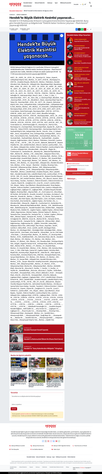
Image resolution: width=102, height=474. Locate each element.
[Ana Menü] (90, 6)
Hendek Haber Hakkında (69, 473)
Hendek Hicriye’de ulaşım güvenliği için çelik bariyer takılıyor (36, 385)
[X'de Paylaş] (79, 29)
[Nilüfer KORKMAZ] (70, 47)
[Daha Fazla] (85, 29)
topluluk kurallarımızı (25, 414)
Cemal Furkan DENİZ (80, 39)
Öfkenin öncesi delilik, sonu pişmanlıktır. (82, 100)
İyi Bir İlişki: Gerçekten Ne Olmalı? (81, 108)
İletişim (12, 468)
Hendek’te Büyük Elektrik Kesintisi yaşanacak (18, 369)
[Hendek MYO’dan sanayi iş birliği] (19, 377)
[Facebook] (43, 441)
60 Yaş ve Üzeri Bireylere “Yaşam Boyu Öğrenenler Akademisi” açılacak (54, 385)
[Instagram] (51, 441)
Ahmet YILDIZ (78, 97)
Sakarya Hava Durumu (38, 445)
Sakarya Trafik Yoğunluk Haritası (61, 445)
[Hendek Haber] (15, 4)
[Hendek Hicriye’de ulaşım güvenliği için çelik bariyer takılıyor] (37, 377)
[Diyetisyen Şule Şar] (70, 122)
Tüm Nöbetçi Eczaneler (80, 173)
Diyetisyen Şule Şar (80, 120)
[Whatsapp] (59, 441)
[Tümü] (90, 178)
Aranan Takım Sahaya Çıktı (82, 93)
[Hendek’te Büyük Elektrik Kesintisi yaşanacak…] (36, 49)
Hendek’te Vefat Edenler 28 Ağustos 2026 (38, 11)
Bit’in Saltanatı (78, 86)
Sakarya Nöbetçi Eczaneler (18, 445)
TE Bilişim (82, 467)
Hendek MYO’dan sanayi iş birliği (18, 384)
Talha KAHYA (78, 61)
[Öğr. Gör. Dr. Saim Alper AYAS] (70, 85)
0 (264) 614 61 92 (72, 169)
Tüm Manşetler (15, 449)
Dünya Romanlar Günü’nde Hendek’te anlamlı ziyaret (54, 369)
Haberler (12, 14)
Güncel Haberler (40, 3)
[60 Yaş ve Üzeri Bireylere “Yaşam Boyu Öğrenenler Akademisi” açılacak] (55, 377)
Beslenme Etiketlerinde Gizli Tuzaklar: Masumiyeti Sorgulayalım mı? (82, 122)
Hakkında (44, 467)
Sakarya (49, 3)
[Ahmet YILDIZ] (70, 99)
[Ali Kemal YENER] (70, 92)
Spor (56, 3)
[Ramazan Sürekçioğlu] (70, 114)
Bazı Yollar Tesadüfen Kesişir (82, 63)
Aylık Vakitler (71, 148)
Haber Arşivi (57, 449)
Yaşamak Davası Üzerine (81, 41)
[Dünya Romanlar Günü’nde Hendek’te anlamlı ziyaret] (55, 362)
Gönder (14, 409)
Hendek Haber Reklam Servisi (56, 467)
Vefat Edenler (27, 6)
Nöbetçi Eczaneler (65, 3)
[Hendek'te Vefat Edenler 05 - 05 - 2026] (37, 362)
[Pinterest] (48, 441)
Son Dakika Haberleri (37, 449)
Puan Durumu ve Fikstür (81, 445)
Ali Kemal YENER (79, 91)
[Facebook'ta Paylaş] (77, 29)
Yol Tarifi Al (82, 169)
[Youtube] (56, 441)
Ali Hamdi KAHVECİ (79, 53)
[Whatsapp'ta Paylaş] (82, 29)
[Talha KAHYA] (70, 62)
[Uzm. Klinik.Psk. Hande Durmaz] (70, 106)
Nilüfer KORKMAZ (79, 46)
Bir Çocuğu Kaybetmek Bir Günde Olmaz (82, 48)
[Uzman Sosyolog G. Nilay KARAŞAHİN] (70, 76)
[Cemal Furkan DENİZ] (70, 40)
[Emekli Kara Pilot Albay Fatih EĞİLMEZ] (70, 69)
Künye (67, 467)
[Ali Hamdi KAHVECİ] (70, 55)
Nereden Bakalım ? (79, 115)
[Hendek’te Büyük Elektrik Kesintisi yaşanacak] (19, 362)
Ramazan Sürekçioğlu (81, 113)
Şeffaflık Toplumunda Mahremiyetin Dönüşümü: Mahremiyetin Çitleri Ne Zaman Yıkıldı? (82, 79)
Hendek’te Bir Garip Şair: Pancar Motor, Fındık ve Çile (82, 55)
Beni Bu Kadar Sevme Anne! (82, 71)
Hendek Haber (27, 3)
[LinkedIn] (53, 441)
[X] (45, 441)
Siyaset (31, 467)
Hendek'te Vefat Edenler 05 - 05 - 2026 (37, 369)
